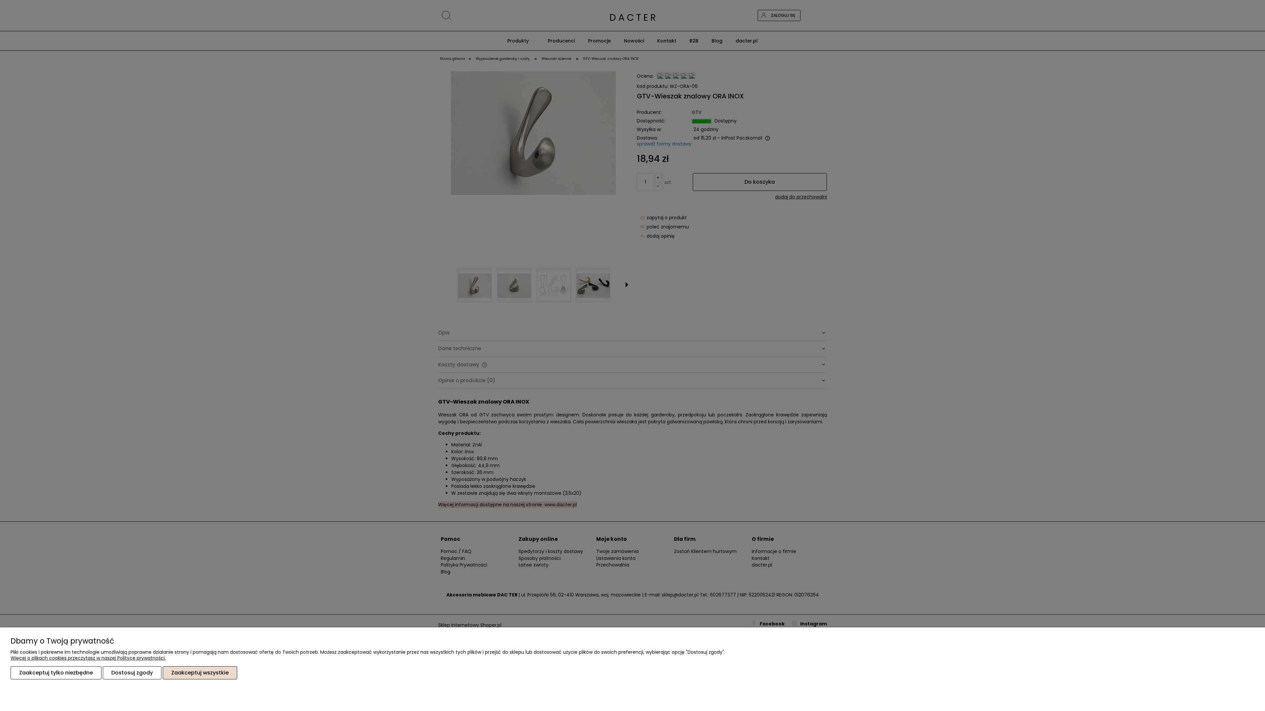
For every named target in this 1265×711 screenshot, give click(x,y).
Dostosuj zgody (132, 672)
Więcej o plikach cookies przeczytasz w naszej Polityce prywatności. (88, 658)
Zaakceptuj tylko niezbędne (56, 672)
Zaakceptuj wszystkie (200, 672)
